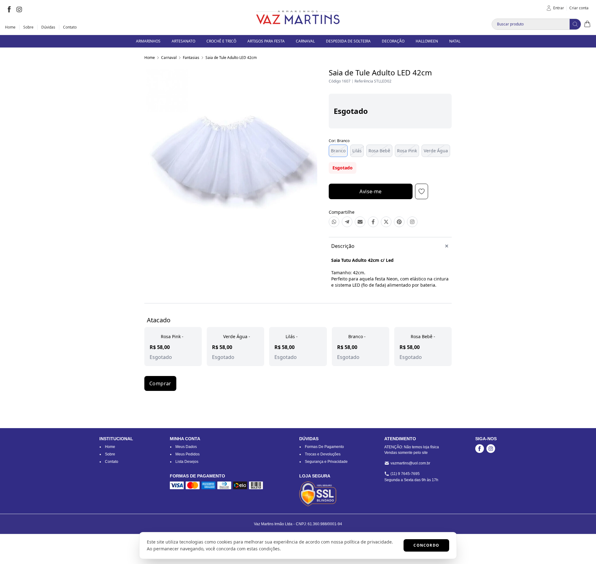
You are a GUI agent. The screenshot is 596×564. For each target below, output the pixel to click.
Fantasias (191, 57)
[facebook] (9, 9)
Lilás (357, 151)
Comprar (160, 383)
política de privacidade (368, 542)
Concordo (426, 545)
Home (149, 57)
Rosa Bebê (379, 151)
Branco (338, 151)
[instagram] (19, 9)
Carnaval (169, 57)
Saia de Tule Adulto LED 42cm (231, 57)
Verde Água (436, 151)
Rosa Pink (407, 151)
